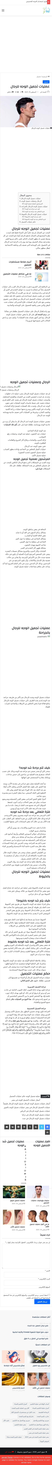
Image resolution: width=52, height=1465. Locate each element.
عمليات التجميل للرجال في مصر (37, 1107)
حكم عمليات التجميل (28, 222)
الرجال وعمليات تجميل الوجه (31, 201)
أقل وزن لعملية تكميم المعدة (20, 1408)
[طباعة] (47, 1132)
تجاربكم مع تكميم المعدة (26, 1416)
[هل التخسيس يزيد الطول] (38, 1356)
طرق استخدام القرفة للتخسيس (36, 1)
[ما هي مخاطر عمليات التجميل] (41, 276)
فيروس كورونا (44, 1441)
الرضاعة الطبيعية (44, 1412)
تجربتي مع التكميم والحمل (41, 1420)
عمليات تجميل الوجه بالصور (14, 1107)
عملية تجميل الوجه (33, 1096)
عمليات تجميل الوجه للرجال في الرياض (35, 1111)
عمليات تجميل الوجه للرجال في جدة (36, 1118)
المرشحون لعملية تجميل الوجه (33, 204)
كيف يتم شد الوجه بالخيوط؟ (33, 217)
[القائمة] (3, 11)
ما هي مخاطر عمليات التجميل (17, 274)
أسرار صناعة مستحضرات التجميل (20, 263)
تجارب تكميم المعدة (43, 1416)
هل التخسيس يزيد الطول (41, 1365)
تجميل (39, 76)
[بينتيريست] (24, 1127)
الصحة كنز (43, 92)
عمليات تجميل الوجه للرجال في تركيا (36, 1115)
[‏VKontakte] (12, 1127)
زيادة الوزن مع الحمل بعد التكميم (39, 1425)
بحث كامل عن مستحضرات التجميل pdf (23, 1412)
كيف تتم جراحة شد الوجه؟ (32, 209)
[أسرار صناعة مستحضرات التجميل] (41, 264)
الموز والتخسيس (18, 1388)
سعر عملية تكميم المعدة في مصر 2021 (37, 1437)
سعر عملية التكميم (20, 1425)
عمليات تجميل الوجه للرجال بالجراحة (34, 206)
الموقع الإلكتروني (44, 1287)
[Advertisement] (26, 44)
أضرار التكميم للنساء (20, 1404)
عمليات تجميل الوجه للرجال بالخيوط (34, 214)
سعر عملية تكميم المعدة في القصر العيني (36, 1429)
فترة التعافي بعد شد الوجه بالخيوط (35, 219)
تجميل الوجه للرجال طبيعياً (13, 1103)
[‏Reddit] (18, 1127)
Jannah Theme (7, 1457)
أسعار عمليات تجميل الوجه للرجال (37, 1103)
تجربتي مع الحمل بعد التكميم (21, 1420)
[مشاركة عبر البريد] (6, 1127)
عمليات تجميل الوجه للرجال (31, 198)
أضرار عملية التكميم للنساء (40, 1408)
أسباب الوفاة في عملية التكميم (39, 1404)
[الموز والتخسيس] (13, 1379)
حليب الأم (6, 1420)
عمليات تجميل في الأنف (41, 1388)
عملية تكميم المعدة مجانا (14, 1437)
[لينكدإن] (35, 1127)
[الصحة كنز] (46, 10)
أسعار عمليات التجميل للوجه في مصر (25, 1100)
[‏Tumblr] (30, 1127)
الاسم (47, 1271)
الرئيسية (45, 76)
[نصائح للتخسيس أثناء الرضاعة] (13, 1356)
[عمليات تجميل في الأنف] (38, 1379)
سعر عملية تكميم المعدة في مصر (39, 1433)
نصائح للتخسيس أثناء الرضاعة (14, 1365)
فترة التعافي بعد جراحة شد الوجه (35, 211)
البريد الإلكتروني (44, 1279)
